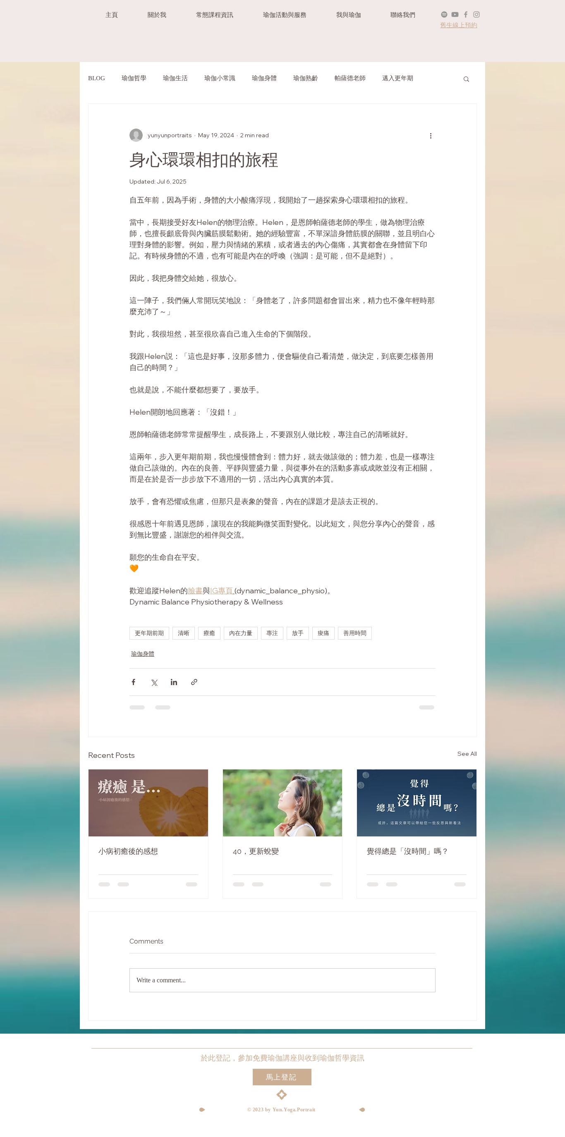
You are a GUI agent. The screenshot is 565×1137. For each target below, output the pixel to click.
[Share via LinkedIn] (174, 682)
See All (467, 753)
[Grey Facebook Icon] (466, 14)
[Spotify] (444, 14)
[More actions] (431, 135)
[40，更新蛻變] (282, 802)
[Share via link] (194, 682)
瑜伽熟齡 (305, 78)
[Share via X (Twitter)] (154, 682)
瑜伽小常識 (219, 78)
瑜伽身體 (264, 78)
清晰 (183, 633)
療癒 (209, 633)
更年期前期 (149, 633)
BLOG (96, 78)
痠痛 (323, 633)
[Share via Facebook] (133, 682)
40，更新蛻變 (256, 851)
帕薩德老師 (350, 78)
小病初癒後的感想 (128, 851)
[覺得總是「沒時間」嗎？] (416, 802)
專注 (272, 633)
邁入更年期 (397, 78)
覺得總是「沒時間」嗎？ (408, 851)
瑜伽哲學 (134, 78)
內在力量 (240, 633)
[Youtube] (455, 14)
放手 (298, 633)
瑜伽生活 (175, 78)
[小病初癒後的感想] (148, 802)
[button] (466, 78)
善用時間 (354, 633)
